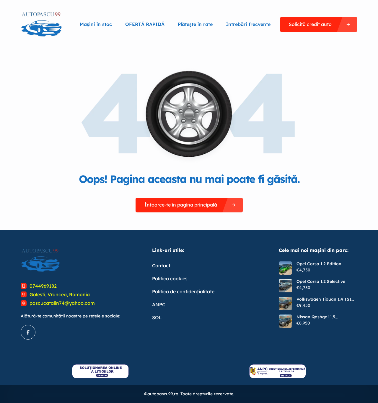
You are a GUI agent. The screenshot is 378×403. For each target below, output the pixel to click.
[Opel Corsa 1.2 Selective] (285, 285)
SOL (157, 317)
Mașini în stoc (96, 24)
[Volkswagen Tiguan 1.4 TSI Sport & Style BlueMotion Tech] (285, 303)
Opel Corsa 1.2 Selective (320, 281)
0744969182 (43, 286)
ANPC (158, 304)
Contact (161, 265)
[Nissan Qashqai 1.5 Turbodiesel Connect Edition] (285, 321)
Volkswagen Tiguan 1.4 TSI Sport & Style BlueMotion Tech (323, 299)
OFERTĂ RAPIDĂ (144, 24)
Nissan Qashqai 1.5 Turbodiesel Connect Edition (325, 317)
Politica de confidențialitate (183, 291)
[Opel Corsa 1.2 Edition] (285, 268)
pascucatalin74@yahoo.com (62, 303)
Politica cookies (170, 278)
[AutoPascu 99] (41, 24)
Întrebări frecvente (248, 24)
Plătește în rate (195, 24)
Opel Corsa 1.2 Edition (318, 264)
